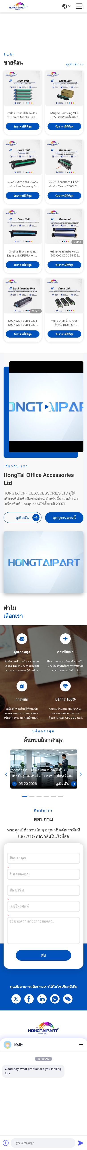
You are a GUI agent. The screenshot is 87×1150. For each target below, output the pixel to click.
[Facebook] (28, 998)
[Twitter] (15, 998)
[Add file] (6, 1143)
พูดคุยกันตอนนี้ (64, 518)
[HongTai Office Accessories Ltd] (18, 6)
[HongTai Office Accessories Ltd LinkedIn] (41, 998)
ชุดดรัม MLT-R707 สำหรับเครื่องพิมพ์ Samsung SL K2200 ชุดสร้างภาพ (23, 184)
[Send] (80, 1143)
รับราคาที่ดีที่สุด (23, 126)
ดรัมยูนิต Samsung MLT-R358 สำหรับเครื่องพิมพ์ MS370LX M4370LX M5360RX (64, 115)
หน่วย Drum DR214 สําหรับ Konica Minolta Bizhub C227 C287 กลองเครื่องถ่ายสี (22, 115)
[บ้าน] (43, 1034)
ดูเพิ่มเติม (74, 64)
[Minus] (80, 1044)
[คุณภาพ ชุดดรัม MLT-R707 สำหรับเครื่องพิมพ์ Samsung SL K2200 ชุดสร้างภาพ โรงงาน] (23, 157)
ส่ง (43, 955)
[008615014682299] (54, 998)
